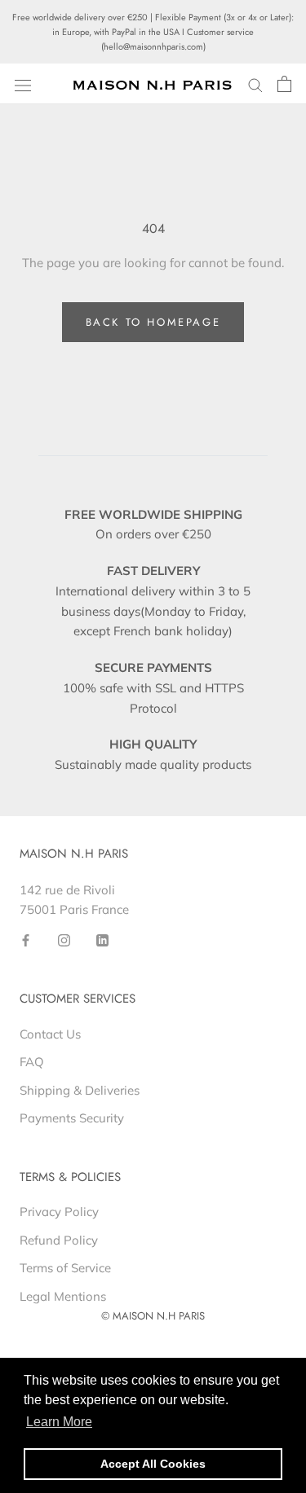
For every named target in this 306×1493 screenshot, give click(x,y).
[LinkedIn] (102, 939)
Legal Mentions (63, 1296)
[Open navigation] (23, 83)
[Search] (255, 84)
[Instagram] (64, 939)
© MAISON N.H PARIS (153, 1316)
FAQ (32, 1061)
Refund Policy (59, 1240)
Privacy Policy (59, 1211)
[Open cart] (284, 84)
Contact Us (50, 1034)
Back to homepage (153, 322)
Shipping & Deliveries (80, 1090)
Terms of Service (65, 1268)
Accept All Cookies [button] (153, 1463)
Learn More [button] (59, 1422)
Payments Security (72, 1118)
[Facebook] (26, 939)
